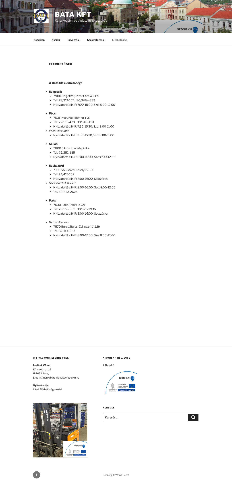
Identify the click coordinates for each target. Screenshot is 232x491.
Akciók (55, 39)
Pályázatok (73, 39)
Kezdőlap (39, 39)
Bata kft (73, 14)
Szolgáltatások (96, 39)
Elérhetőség (119, 39)
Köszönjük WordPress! (116, 474)
